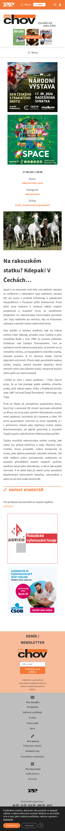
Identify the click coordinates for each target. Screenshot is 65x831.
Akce (32, 728)
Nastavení (29, 825)
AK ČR (16, 805)
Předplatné (32, 706)
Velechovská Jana (32, 183)
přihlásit (8, 506)
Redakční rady (33, 751)
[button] (33, 670)
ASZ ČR (32, 805)
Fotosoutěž (32, 723)
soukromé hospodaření (36, 205)
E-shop (32, 717)
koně (18, 205)
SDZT (49, 805)
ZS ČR (23, 805)
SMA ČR (41, 805)
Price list (32, 778)
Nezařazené (33, 194)
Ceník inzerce (32, 773)
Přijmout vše (11, 825)
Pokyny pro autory (32, 745)
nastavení (8, 819)
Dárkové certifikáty (32, 712)
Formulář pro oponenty (32, 756)
